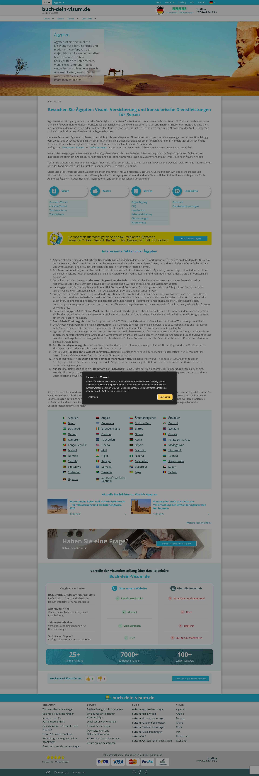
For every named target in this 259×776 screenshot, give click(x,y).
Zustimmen (165, 397)
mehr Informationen (119, 391)
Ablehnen (93, 397)
